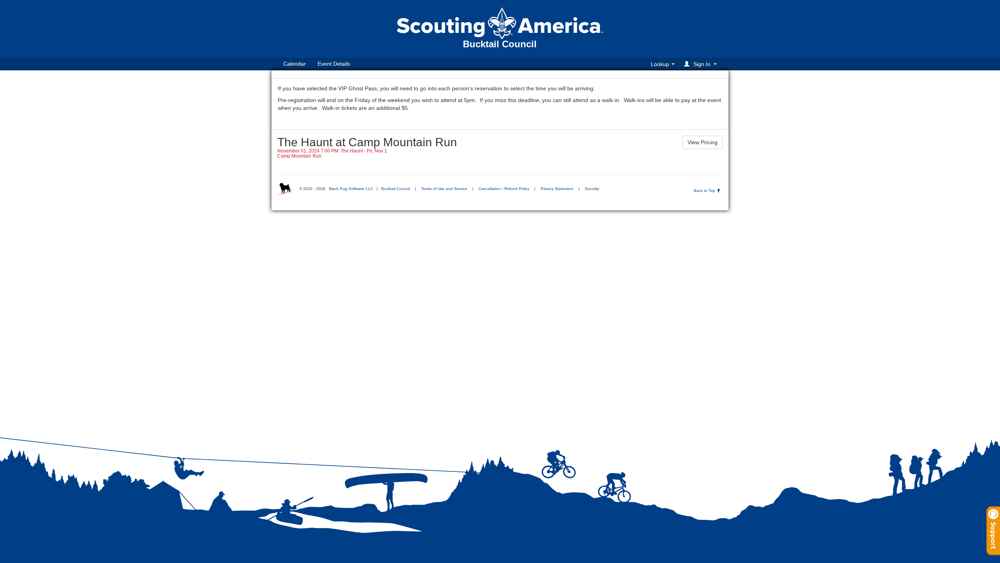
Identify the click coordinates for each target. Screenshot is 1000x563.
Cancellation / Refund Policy (504, 188)
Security (592, 188)
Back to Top (705, 190)
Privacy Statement (557, 188)
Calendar (294, 64)
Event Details (334, 64)
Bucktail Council (395, 188)
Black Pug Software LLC (351, 188)
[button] (701, 64)
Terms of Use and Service (444, 188)
